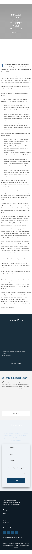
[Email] (25, 311)
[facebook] (12, 532)
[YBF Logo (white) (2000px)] (8, 494)
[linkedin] (4, 532)
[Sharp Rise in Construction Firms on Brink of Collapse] (16, 339)
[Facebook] (13, 311)
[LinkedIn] (19, 311)
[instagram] (16, 532)
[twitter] (8, 532)
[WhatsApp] (22, 311)
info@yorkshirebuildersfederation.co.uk (12, 537)
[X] (16, 311)
